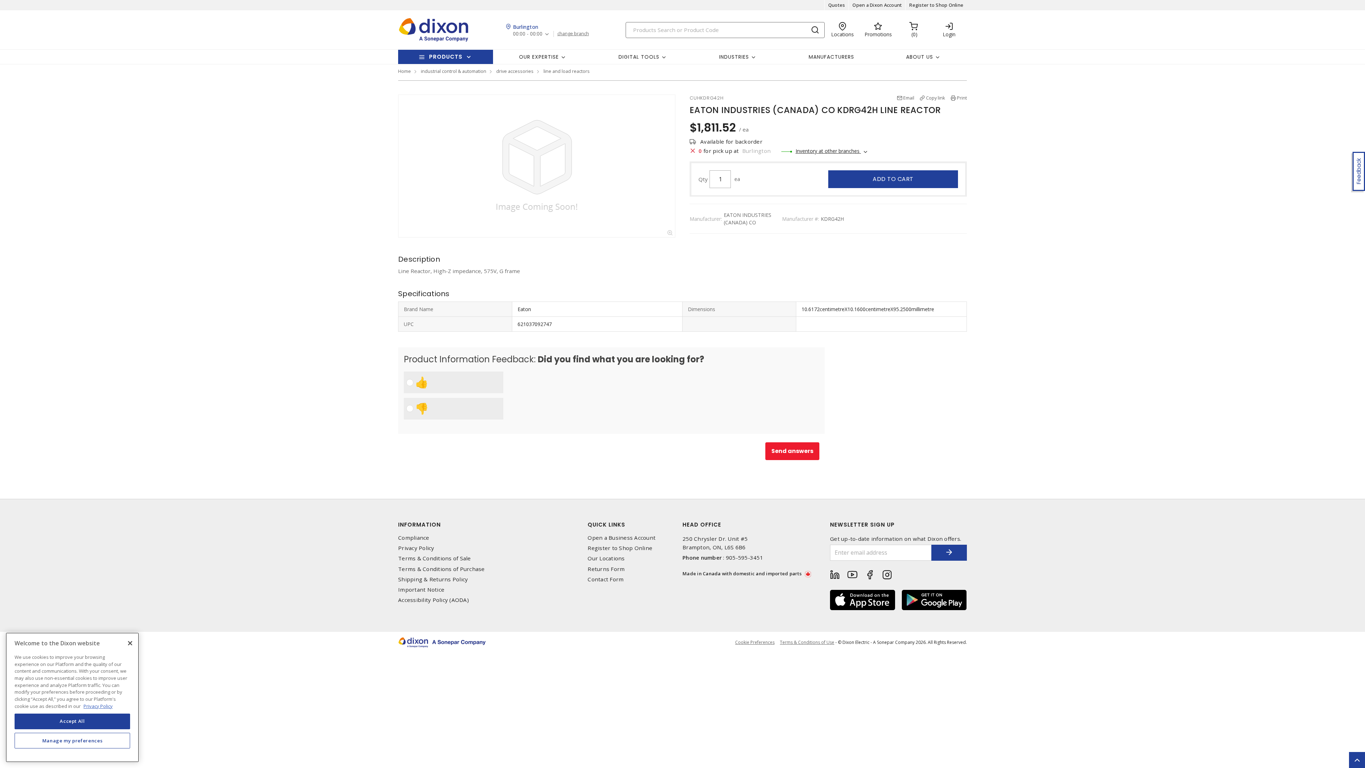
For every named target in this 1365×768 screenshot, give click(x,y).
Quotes (836, 5)
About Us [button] (919, 56)
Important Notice (421, 589)
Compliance (413, 537)
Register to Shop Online (936, 5)
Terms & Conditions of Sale (434, 558)
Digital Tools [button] (639, 56)
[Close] (130, 643)
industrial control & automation (453, 71)
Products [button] (445, 56)
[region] (72, 697)
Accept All (72, 721)
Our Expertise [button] (539, 56)
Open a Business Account (621, 537)
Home (404, 71)
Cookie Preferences (755, 642)
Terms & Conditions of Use (807, 642)
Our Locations (606, 558)
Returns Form (606, 569)
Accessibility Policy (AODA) (433, 600)
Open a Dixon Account (877, 5)
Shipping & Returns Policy (433, 579)
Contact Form (605, 579)
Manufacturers (831, 56)
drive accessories (515, 71)
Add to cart (893, 179)
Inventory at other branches (828, 151)
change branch (573, 34)
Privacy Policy (416, 548)
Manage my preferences (72, 740)
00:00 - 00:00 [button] (527, 34)
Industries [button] (734, 56)
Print (962, 98)
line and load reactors (567, 71)
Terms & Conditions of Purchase (441, 569)
